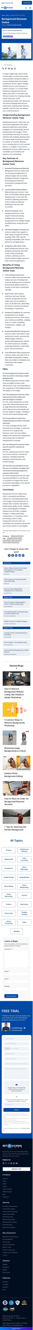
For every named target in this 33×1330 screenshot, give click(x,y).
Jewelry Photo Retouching (10, 1211)
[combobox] (7, 1048)
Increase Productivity (8, 1244)
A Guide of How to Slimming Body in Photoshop (15, 634)
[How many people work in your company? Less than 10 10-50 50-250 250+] (16, 1064)
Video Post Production (9, 1227)
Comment (8, 949)
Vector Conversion (10, 616)
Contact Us (6, 1197)
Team (4, 1181)
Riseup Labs (18, 1030)
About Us (5, 1178)
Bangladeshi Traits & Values (10, 1236)
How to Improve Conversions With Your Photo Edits (15, 580)
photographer (20, 86)
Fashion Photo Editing (9, 1214)
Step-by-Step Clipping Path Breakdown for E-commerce (13, 590)
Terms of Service (8, 1318)
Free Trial (27, 3)
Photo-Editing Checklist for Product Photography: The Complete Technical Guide (15, 570)
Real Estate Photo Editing (10, 1222)
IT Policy (5, 1255)
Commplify (5, 1284)
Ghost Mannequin (7, 1224)
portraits (20, 144)
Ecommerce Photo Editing (10, 1206)
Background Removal (17, 536)
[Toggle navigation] (30, 7)
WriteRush (5, 1281)
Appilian (5, 1269)
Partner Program (7, 1189)
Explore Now (8, 36)
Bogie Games (6, 1272)
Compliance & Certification (10, 1252)
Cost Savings (6, 1242)
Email (6, 979)
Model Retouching (8, 1217)
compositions (22, 147)
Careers (5, 1186)
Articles (6, 574)
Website (6, 986)
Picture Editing (7, 542)
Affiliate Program (7, 1191)
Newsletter (16, 1169)
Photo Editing (6, 540)
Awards (5, 1183)
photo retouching (16, 540)
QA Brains (5, 1287)
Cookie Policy (7, 1320)
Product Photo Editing (9, 1209)
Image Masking (8, 606)
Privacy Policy (20, 1318)
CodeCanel (6, 1267)
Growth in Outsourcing (9, 1250)
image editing (10, 253)
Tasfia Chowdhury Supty (14, 25)
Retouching (15, 542)
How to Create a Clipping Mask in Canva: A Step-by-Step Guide (15, 603)
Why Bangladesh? (8, 1239)
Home (3, 15)
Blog (7, 15)
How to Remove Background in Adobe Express (16, 651)
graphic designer (9, 89)
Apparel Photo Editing (9, 1219)
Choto (4, 1289)
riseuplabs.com (18, 1325)
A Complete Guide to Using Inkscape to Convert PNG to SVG (16, 612)
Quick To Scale (7, 1247)
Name (6, 971)
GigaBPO (5, 1264)
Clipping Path (8, 593)
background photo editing (14, 538)
